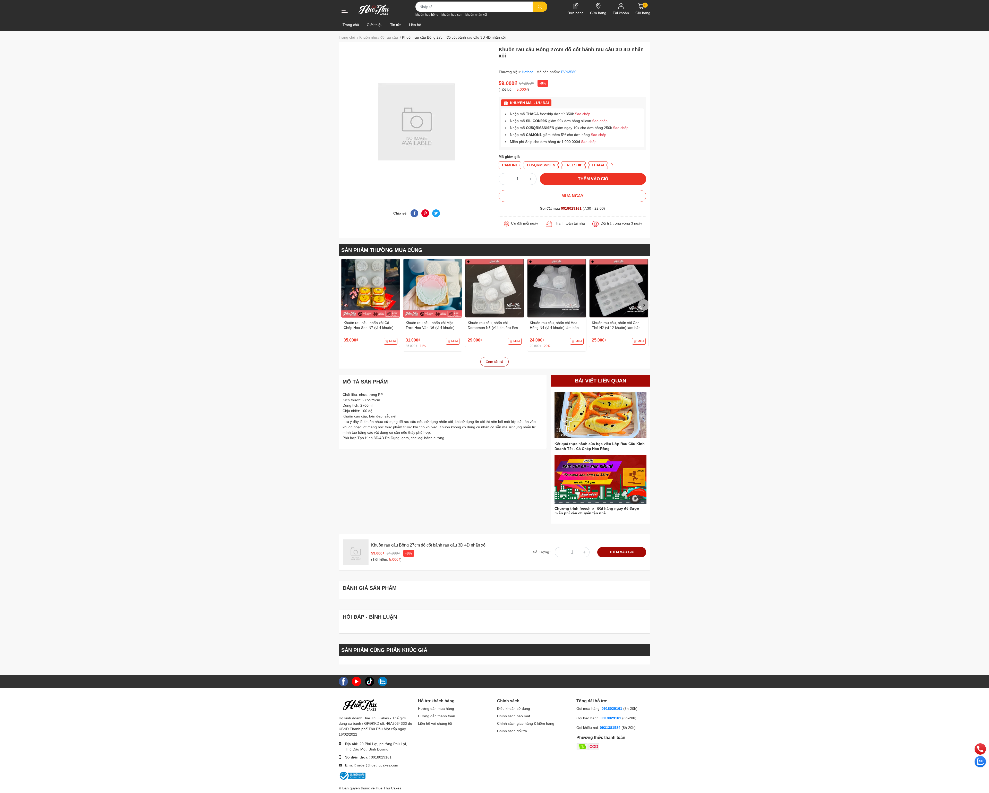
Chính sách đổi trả (512, 731)
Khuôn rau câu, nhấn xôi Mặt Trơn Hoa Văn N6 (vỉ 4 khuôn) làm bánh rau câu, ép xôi (430, 328)
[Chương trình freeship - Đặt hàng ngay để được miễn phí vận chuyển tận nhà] (600, 479)
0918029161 (571, 208)
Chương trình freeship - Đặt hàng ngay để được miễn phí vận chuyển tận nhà (597, 510)
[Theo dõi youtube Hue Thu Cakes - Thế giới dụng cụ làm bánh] (356, 681)
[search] (540, 7)
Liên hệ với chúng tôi (435, 723)
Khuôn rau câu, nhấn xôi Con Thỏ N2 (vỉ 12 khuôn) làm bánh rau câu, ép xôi (617, 328)
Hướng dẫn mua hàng (436, 708)
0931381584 (610, 728)
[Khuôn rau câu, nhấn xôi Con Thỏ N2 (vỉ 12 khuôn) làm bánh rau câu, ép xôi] (618, 288)
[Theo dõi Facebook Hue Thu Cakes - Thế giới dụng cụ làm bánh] (343, 681)
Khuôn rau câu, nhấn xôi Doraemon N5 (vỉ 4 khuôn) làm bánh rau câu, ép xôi (493, 328)
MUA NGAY (572, 196)
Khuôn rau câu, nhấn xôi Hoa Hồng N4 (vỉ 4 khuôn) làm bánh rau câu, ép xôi (555, 328)
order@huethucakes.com (377, 765)
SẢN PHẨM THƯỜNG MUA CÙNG (381, 250)
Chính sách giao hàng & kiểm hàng (525, 723)
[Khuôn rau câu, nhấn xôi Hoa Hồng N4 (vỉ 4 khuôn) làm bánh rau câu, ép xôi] (556, 288)
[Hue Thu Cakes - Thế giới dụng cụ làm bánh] (373, 9)
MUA (392, 341)
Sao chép (582, 114)
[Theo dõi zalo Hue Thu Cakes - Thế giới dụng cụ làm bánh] (382, 681)
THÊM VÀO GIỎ (593, 179)
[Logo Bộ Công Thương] (352, 775)
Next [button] (644, 305)
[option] (370, 302)
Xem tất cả (494, 362)
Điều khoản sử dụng (513, 708)
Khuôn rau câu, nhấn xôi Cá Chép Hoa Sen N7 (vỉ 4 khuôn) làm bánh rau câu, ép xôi (369, 328)
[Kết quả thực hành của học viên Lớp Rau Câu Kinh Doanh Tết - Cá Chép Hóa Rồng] (600, 415)
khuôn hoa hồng (426, 14)
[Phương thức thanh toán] (608, 746)
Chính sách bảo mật (513, 716)
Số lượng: (542, 552)
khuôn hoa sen (451, 14)
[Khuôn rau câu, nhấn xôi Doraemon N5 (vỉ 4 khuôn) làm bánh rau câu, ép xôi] (494, 288)
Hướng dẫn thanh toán (436, 716)
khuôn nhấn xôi (476, 14)
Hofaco (528, 72)
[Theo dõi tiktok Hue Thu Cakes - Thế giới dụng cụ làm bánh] (369, 681)
